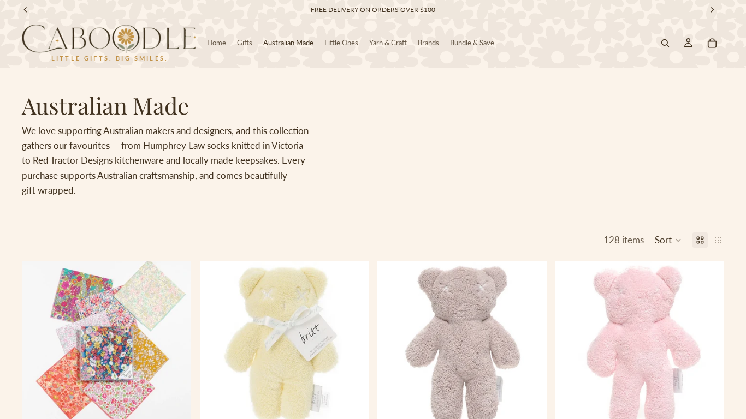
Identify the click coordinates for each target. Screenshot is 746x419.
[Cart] (712, 43)
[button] (668, 240)
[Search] (665, 43)
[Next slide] (174, 345)
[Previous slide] (38, 345)
